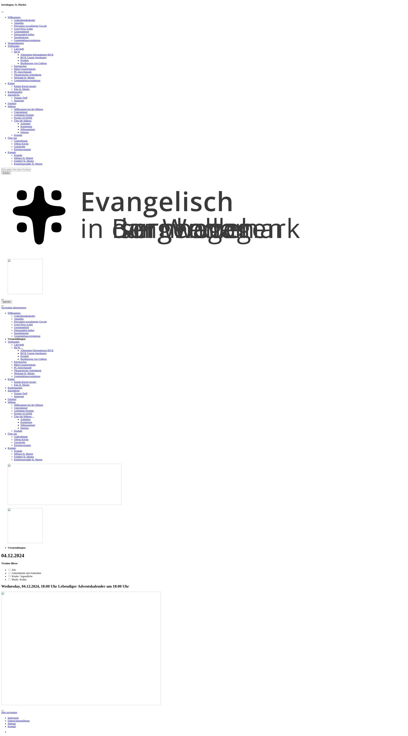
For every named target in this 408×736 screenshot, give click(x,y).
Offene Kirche (21, 143)
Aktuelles (19, 23)
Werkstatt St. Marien (24, 77)
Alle (13, 570)
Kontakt (18, 135)
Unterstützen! (21, 112)
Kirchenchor (20, 66)
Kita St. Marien (21, 89)
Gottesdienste (21, 141)
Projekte (24, 60)
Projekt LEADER (23, 118)
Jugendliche (14, 95)
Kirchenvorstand (22, 149)
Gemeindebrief (21, 31)
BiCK (17, 51)
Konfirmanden (15, 92)
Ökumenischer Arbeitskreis (27, 74)
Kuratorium (26, 126)
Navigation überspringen (13, 307)
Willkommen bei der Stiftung (28, 109)
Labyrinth (19, 49)
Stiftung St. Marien (23, 158)
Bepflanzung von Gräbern (33, 63)
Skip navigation (9, 712)
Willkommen (14, 17)
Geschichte (19, 146)
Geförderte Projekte (24, 115)
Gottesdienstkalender (24, 20)
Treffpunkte (13, 46)
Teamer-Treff (20, 97)
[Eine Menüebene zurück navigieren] (2, 11)
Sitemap (12, 723)
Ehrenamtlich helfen (24, 34)
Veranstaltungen (16, 43)
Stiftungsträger (27, 129)
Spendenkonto (21, 37)
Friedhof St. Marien (24, 161)
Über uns (12, 138)
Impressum (13, 718)
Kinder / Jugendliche (22, 576)
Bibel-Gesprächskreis (25, 69)
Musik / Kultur (18, 579)
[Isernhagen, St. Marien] (204, 254)
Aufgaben (25, 123)
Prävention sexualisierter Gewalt (30, 26)
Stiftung (12, 106)
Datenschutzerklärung (19, 720)
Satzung (24, 132)
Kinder (11, 83)
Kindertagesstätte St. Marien (28, 163)
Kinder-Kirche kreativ (25, 86)
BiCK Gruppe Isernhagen (33, 57)
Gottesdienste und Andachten (26, 573)
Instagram (19, 100)
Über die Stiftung (22, 120)
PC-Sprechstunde (23, 72)
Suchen (6, 173)
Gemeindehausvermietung (27, 40)
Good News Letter (23, 28)
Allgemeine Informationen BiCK (37, 54)
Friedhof (12, 103)
